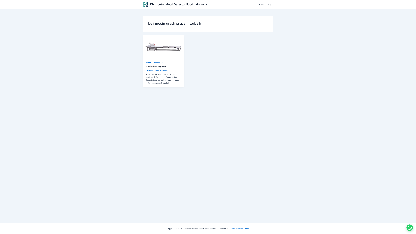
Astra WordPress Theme (239, 229)
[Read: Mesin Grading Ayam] (163, 46)
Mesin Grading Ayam (156, 66)
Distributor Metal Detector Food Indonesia (178, 4)
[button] (409, 227)
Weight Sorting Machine (154, 62)
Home (261, 4)
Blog (269, 4)
